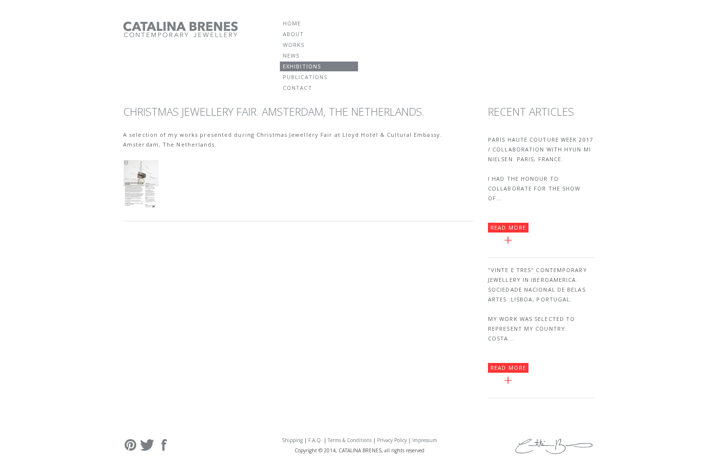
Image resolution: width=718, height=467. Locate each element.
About (293, 34)
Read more (508, 227)
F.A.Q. (315, 440)
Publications (305, 77)
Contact (297, 87)
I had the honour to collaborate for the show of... (534, 188)
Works (294, 44)
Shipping (292, 440)
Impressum (424, 440)
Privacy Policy (392, 440)
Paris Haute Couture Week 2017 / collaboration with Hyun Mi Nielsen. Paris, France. (540, 149)
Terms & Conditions (350, 440)
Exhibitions (302, 66)
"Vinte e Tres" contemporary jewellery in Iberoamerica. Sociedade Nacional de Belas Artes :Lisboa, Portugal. (537, 284)
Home (292, 23)
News (291, 55)
